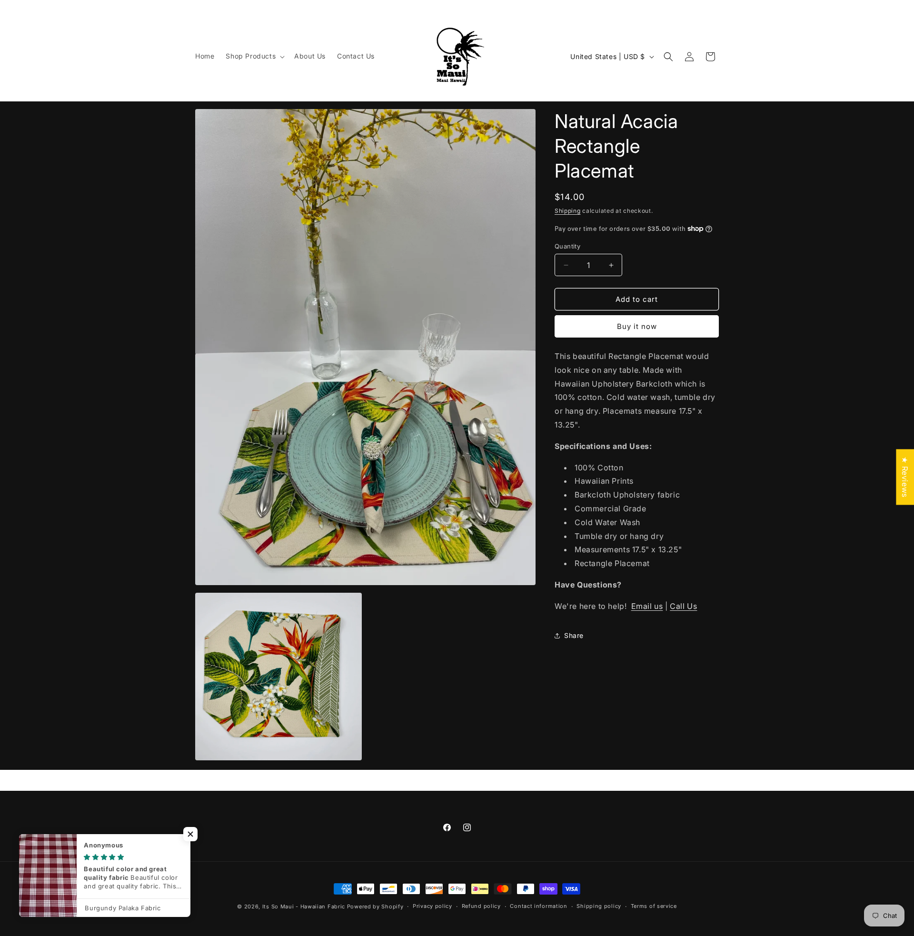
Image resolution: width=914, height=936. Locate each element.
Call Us (683, 606)
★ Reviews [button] (905, 477)
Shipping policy (598, 906)
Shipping (568, 210)
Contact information (538, 906)
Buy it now (637, 326)
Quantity (567, 246)
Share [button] (574, 635)
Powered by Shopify (375, 906)
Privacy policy (432, 906)
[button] (254, 56)
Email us (647, 606)
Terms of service (654, 906)
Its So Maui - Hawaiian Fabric (303, 906)
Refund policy (481, 906)
